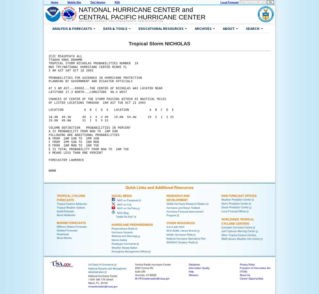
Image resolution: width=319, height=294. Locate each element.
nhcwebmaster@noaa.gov (102, 286)
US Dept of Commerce (101, 264)
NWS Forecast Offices (239, 196)
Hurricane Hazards (122, 232)
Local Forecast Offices (233, 211)
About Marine (64, 238)
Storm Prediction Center (234, 203)
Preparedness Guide (123, 228)
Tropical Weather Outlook (71, 207)
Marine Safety (119, 240)
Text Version (97, 2)
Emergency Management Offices (130, 251)
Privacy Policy (247, 264)
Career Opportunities (251, 278)
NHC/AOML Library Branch (182, 230)
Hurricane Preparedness (132, 225)
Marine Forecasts (71, 223)
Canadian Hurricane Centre (236, 227)
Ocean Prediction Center (235, 207)
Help (191, 271)
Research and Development (178, 198)
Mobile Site (74, 2)
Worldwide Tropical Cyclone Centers (237, 221)
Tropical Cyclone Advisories (72, 203)
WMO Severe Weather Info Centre (240, 239)
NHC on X (122, 204)
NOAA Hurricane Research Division (186, 203)
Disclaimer (194, 264)
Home (54, 2)
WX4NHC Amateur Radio (181, 242)
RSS (117, 2)
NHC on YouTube (126, 208)
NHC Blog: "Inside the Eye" (122, 214)
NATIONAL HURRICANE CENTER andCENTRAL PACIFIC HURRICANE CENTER (142, 13)
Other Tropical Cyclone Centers (238, 235)
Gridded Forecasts (67, 230)
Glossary (193, 275)
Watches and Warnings (124, 236)
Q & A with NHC (175, 227)
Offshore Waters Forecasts (72, 226)
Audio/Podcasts (65, 211)
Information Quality (199, 268)
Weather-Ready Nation (124, 247)
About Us (245, 275)
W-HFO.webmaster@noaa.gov (152, 278)
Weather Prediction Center (236, 199)
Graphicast (63, 234)
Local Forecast (229, 2)
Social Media (122, 196)
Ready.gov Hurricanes (124, 243)
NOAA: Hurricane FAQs (180, 234)
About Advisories (66, 215)
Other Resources (181, 223)
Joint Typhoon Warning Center (238, 231)
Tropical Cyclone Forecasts (71, 198)
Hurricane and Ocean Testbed (183, 207)
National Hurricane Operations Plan (186, 238)
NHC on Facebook (126, 200)
